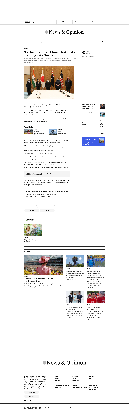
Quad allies (59, 205)
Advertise (58, 387)
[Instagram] (27, 400)
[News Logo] (64, 32)
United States (28, 207)
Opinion (43, 42)
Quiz (65, 42)
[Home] (32, 22)
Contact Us (93, 385)
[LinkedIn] (30, 400)
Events (58, 42)
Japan (34, 205)
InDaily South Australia (79, 387)
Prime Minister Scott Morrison (46, 205)
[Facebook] (25, 400)
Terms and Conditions (62, 385)
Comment (47, 210)
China (26, 205)
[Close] (126, 405)
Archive (74, 385)
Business (34, 42)
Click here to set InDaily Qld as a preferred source (41, 194)
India (30, 205)
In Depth (51, 42)
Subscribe (80, 42)
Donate (72, 42)
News (27, 42)
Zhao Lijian (36, 207)
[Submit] (67, 174)
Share (32, 210)
